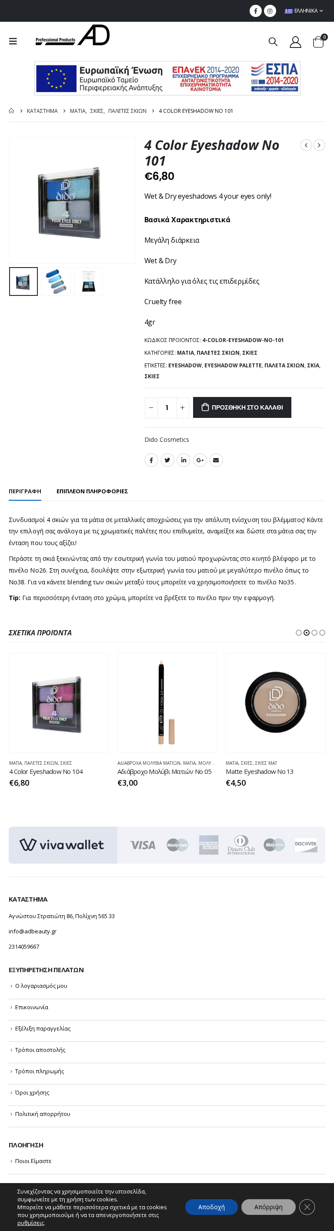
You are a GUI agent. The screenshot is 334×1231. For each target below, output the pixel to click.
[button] (299, 632)
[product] (59, 702)
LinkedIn (183, 460)
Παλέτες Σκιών (218, 352)
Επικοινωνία (31, 1007)
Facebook (151, 460)
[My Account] (296, 41)
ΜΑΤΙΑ (185, 352)
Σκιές (249, 352)
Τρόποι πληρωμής (39, 1071)
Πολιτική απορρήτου (42, 1114)
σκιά (313, 365)
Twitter (167, 460)
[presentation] (19, 200)
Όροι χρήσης (32, 1092)
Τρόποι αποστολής (40, 1050)
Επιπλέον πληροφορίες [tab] (92, 491)
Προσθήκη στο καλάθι (247, 407)
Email (216, 460)
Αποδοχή (211, 1207)
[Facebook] (256, 11)
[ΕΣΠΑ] (167, 78)
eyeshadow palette (233, 365)
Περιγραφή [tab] (25, 491)
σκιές (152, 376)
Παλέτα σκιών (284, 365)
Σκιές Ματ (266, 763)
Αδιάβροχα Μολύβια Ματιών (148, 763)
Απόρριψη (268, 1207)
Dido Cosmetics (166, 439)
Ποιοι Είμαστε (33, 1161)
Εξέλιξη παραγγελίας (42, 1028)
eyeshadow (185, 365)
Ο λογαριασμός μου (41, 986)
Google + (200, 460)
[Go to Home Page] (12, 110)
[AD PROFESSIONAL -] (73, 34)
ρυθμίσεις (30, 1223)
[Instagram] (270, 11)
